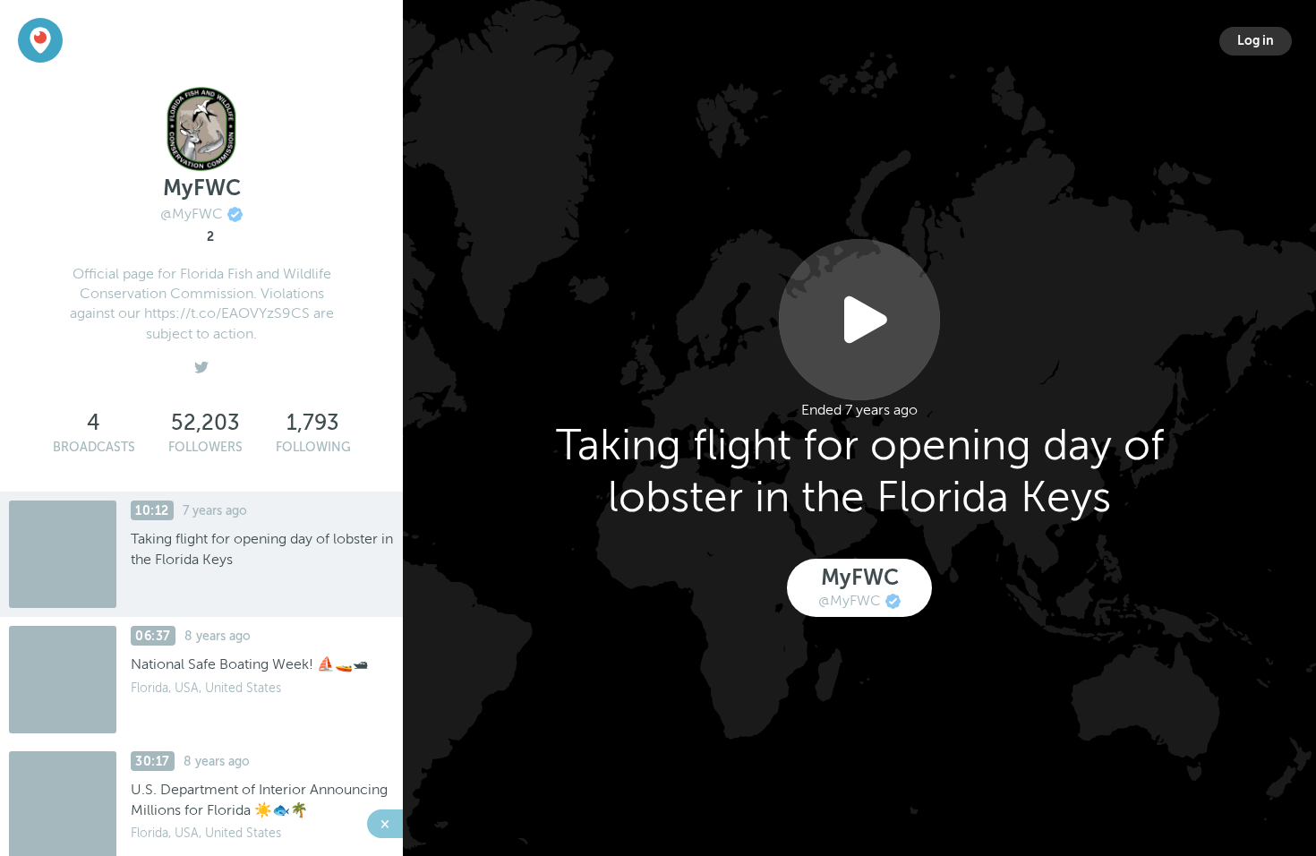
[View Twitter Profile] (201, 362)
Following (313, 447)
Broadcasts (94, 447)
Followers (205, 447)
